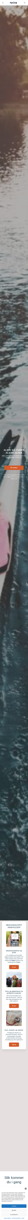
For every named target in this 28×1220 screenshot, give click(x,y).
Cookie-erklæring (7, 1218)
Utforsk (14, 1044)
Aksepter (14, 1206)
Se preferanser (14, 1214)
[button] (25, 1188)
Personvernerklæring (16, 1218)
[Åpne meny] (3, 3)
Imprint (22, 1218)
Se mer (14, 967)
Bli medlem (13, 467)
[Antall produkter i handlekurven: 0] (24, 2)
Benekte (14, 1210)
